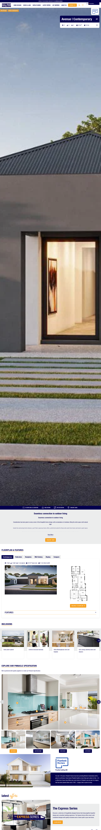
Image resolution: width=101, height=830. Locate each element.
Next (99, 640)
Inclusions (47, 507)
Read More (50, 534)
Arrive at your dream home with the (50, 1)
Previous (2, 640)
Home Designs (17, 5)
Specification (60, 507)
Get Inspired (55, 5)
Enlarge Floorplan (77, 606)
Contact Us (72, 5)
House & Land (27, 5)
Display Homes (37, 5)
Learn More (57, 822)
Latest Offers (46, 5)
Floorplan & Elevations (31, 507)
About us (64, 5)
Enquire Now (73, 507)
